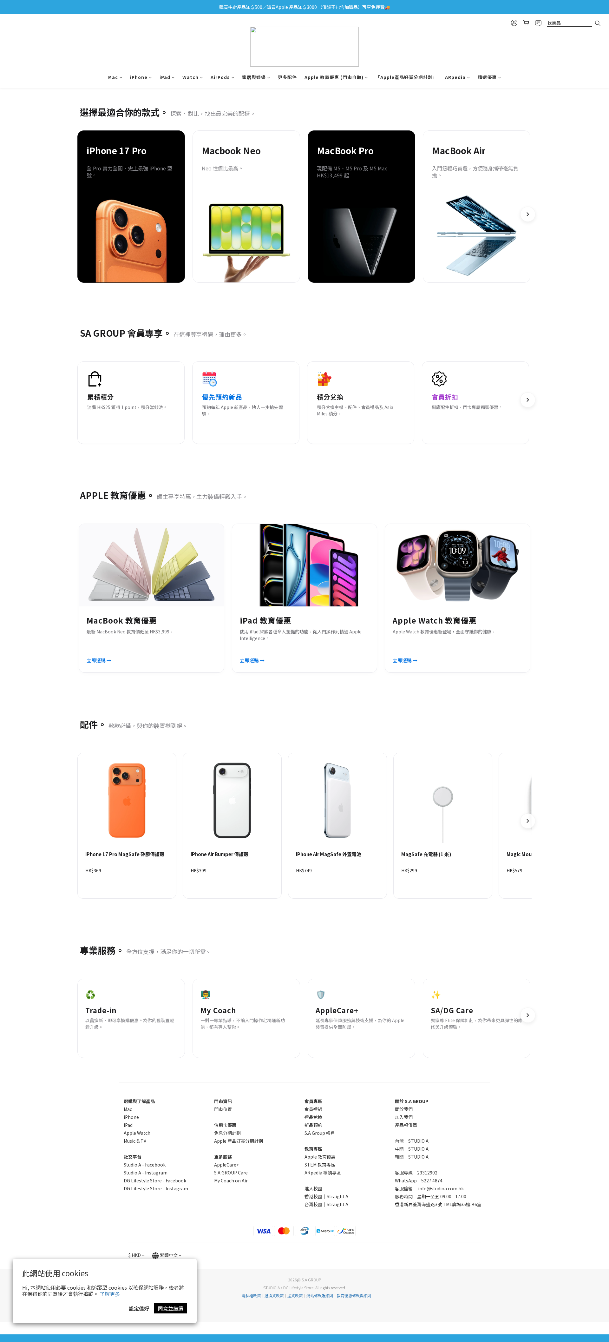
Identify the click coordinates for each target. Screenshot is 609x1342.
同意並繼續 (170, 1308)
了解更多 (110, 1294)
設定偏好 (139, 1308)
